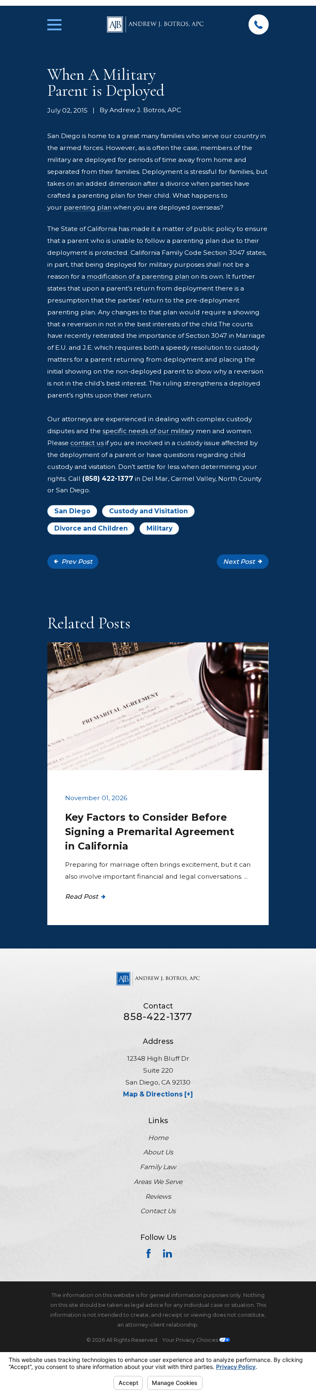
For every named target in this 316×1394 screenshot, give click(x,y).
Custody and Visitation (148, 511)
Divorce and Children (91, 528)
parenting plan (88, 207)
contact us (87, 443)
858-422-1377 (157, 1016)
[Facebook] (148, 1253)
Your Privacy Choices (190, 1339)
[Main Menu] (54, 25)
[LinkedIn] (167, 1253)
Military (159, 528)
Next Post (239, 561)
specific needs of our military (148, 431)
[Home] (155, 24)
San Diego (72, 511)
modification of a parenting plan (138, 276)
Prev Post (76, 561)
